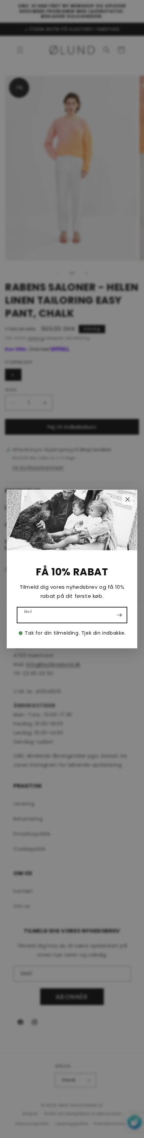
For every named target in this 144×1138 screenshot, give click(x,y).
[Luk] (127, 499)
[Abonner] (119, 615)
